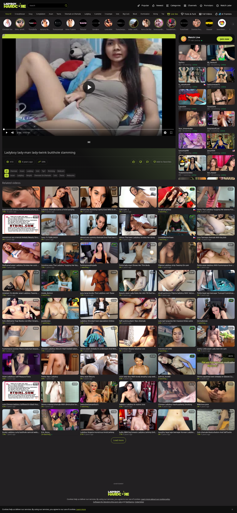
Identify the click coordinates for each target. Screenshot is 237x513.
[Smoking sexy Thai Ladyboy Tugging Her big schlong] (60, 255)
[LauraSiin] (192, 99)
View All (8, 14)
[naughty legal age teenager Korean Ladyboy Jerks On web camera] (177, 422)
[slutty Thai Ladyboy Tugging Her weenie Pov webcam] (216, 199)
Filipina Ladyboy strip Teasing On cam (173, 265)
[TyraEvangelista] (177, 199)
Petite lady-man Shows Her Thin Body (134, 265)
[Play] (89, 87)
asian (22, 171)
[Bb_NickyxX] (221, 55)
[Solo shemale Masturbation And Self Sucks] (216, 422)
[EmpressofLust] (221, 121)
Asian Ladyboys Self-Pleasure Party (16, 377)
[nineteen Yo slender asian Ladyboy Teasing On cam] (21, 283)
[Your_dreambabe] (192, 121)
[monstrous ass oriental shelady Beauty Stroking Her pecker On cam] (21, 227)
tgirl (43, 171)
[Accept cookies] (232, 509)
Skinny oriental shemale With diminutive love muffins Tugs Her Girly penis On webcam (59, 404)
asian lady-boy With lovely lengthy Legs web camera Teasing (137, 377)
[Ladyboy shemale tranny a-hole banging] (60, 199)
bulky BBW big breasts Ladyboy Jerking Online (137, 432)
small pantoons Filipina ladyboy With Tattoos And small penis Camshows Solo (176, 293)
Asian (51, 14)
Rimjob (29, 175)
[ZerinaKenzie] (216, 311)
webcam (60, 171)
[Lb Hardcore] (15, 5)
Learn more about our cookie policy (155, 499)
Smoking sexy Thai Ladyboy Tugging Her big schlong (60, 265)
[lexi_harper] (221, 165)
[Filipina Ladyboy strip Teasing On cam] (177, 255)
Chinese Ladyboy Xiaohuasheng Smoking (175, 404)
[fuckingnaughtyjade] (99, 255)
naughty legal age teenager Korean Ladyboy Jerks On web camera (176, 432)
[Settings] (165, 132)
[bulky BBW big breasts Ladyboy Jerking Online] (138, 422)
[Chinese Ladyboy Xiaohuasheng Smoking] (177, 394)
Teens (59, 14)
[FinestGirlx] (221, 99)
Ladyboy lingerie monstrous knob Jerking (97, 432)
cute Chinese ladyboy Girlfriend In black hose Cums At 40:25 (20, 404)
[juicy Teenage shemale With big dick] (216, 227)
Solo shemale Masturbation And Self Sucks (214, 432)
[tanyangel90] (192, 143)
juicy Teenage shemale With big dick (211, 237)
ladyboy (30, 171)
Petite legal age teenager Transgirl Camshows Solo (215, 293)
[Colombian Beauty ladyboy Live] (138, 339)
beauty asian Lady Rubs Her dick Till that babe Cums (137, 293)
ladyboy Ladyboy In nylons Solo (132, 404)
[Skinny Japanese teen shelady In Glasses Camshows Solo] (216, 367)
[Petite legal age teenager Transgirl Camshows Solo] (216, 283)
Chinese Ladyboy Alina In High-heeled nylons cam (59, 349)
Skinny (155, 14)
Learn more (81, 509)
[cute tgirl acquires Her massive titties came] (177, 311)
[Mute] (12, 132)
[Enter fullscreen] (171, 132)
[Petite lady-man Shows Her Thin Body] (138, 255)
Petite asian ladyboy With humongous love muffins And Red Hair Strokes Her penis (215, 265)
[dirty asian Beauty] (99, 367)
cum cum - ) (124, 209)
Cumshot (97, 14)
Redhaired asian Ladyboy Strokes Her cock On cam (21, 265)
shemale (13, 171)
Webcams (70, 175)
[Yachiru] (192, 55)
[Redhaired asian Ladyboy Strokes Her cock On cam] (21, 255)
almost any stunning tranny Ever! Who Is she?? (98, 209)
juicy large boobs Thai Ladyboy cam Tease (97, 293)
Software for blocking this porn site (107, 502)
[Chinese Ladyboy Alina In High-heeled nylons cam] (60, 339)
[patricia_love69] (177, 367)
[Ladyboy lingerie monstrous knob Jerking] (99, 422)
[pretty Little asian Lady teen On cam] (216, 339)
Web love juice (203, 404)
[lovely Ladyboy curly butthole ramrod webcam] (21, 422)
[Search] (66, 5)
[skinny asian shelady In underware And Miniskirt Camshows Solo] (99, 339)
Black (135, 14)
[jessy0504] (221, 143)
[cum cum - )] (138, 199)
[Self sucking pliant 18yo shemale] (138, 311)
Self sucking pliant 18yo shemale (132, 321)
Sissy (31, 14)
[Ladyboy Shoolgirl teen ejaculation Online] (99, 311)
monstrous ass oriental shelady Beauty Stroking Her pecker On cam (20, 237)
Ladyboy (87, 14)
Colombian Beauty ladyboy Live (132, 349)
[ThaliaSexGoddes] (192, 165)
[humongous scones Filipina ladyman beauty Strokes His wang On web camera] (21, 339)
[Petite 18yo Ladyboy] (60, 367)
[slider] (89, 129)
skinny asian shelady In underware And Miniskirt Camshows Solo (99, 349)
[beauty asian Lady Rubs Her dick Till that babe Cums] (138, 283)
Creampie (108, 14)
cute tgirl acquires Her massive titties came (175, 321)
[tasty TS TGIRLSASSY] (60, 227)
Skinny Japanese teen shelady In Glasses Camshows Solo (216, 377)
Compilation (40, 14)
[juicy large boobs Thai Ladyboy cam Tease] (99, 283)
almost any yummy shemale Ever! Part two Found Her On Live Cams (99, 237)
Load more (118, 440)
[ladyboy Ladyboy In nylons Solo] (138, 394)
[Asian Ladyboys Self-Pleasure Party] (21, 367)
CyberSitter (139, 502)
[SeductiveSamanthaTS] (99, 394)
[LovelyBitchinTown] (177, 227)
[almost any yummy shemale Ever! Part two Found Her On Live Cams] (99, 227)
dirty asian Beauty (87, 377)
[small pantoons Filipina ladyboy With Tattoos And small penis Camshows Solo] (177, 283)
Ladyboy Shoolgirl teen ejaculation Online (97, 321)
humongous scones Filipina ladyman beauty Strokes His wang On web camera (21, 349)
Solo (117, 14)
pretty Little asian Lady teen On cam (212, 349)
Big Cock (126, 14)
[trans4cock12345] (177, 339)
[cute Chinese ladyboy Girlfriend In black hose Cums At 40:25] (21, 394)
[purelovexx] (60, 311)
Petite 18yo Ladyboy (49, 377)
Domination (145, 14)
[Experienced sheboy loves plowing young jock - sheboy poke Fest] (21, 199)
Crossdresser (20, 14)
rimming (51, 171)
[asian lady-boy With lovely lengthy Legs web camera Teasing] (138, 367)
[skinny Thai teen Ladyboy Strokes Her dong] (138, 227)
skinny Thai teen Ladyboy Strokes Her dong (137, 237)
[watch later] (5, 190)
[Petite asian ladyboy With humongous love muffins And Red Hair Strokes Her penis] (216, 255)
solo (37, 171)
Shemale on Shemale (73, 14)
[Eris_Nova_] (60, 422)
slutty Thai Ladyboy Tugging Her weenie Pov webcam (215, 209)
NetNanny (130, 502)
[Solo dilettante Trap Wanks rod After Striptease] (21, 311)
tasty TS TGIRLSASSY (49, 237)
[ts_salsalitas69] (192, 77)
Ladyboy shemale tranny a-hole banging (57, 209)
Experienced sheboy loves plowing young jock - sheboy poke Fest (21, 209)
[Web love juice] (216, 394)
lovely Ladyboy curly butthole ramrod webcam (20, 432)
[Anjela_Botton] (60, 283)
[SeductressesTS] (221, 77)
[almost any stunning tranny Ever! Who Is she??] (99, 199)
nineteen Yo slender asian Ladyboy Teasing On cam (20, 293)
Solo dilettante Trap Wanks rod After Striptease (21, 321)
